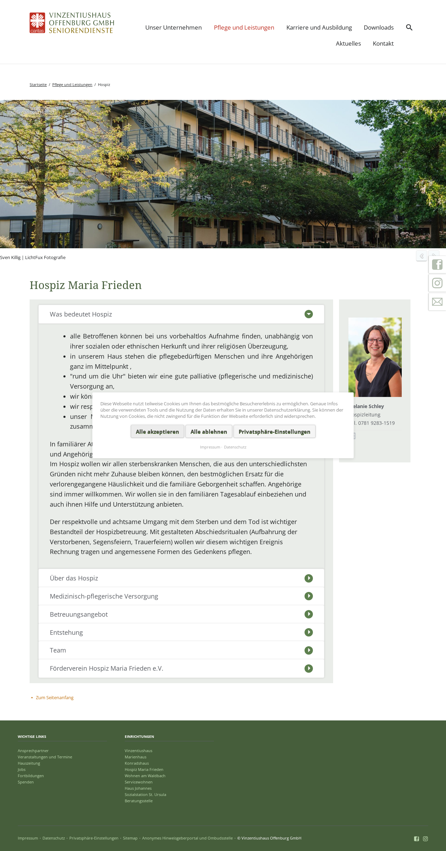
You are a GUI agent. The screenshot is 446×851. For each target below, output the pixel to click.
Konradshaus (137, 763)
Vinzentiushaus (138, 750)
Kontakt (383, 43)
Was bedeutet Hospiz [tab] (81, 314)
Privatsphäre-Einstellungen (93, 838)
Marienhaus (135, 756)
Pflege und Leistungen (244, 27)
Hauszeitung (29, 763)
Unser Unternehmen (173, 27)
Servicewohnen (139, 781)
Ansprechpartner (33, 750)
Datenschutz (54, 838)
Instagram (437, 283)
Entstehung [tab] (66, 632)
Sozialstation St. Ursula (145, 794)
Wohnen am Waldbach (145, 775)
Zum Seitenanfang (55, 697)
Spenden (26, 781)
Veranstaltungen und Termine (45, 756)
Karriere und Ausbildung (319, 27)
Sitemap (130, 838)
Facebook (437, 264)
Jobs (21, 769)
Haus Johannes (138, 788)
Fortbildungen (31, 775)
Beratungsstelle (139, 800)
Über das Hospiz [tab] (74, 578)
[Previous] (421, 256)
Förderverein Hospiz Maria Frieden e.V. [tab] (106, 668)
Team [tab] (58, 650)
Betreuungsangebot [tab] (79, 614)
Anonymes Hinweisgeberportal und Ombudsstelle (187, 838)
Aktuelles (348, 43)
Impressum (28, 838)
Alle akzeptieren (157, 431)
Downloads (379, 27)
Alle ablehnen (209, 431)
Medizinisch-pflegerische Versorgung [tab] (104, 596)
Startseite (38, 84)
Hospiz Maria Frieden (144, 769)
